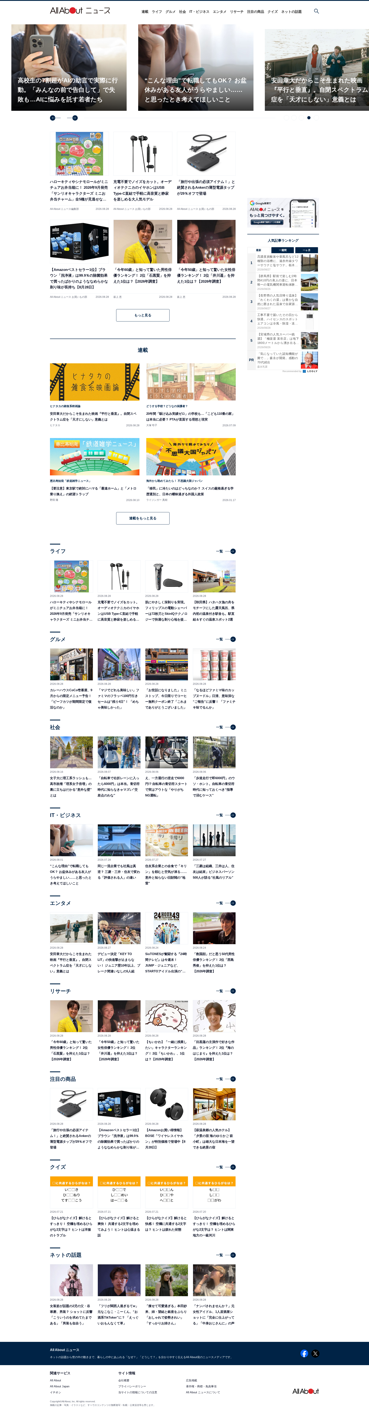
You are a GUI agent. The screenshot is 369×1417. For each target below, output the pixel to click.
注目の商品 (255, 11)
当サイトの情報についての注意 (137, 1392)
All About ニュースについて (203, 1392)
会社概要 (123, 1380)
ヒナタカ (55, 425)
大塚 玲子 (151, 425)
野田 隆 (54, 499)
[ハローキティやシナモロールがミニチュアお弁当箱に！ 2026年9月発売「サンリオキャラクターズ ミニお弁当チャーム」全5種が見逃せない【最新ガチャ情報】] (79, 171)
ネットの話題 (291, 11)
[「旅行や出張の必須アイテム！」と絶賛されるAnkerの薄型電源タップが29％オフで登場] (206, 171)
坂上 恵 (117, 297)
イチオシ (55, 1392)
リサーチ (237, 11)
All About (55, 1380)
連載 (145, 11)
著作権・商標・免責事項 (201, 1386)
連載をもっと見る (143, 518)
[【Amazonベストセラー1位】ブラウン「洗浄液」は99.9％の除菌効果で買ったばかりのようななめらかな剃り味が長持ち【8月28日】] (79, 259)
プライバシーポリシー (132, 1386)
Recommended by (292, 371)
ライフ (157, 11)
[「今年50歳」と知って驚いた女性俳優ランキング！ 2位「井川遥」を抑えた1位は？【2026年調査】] (206, 259)
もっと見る (142, 315)
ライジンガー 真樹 (156, 499)
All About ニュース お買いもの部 (132, 209)
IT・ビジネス (199, 11)
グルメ (170, 11)
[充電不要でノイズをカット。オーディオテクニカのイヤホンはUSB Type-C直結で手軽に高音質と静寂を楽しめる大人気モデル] (142, 171)
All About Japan (59, 1386)
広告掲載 (191, 1380)
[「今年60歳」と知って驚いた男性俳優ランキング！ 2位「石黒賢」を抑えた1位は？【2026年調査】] (142, 259)
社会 (182, 11)
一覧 (219, 551)
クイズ (273, 11)
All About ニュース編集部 (64, 209)
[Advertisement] (283, 411)
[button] (55, 118)
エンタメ (220, 11)
